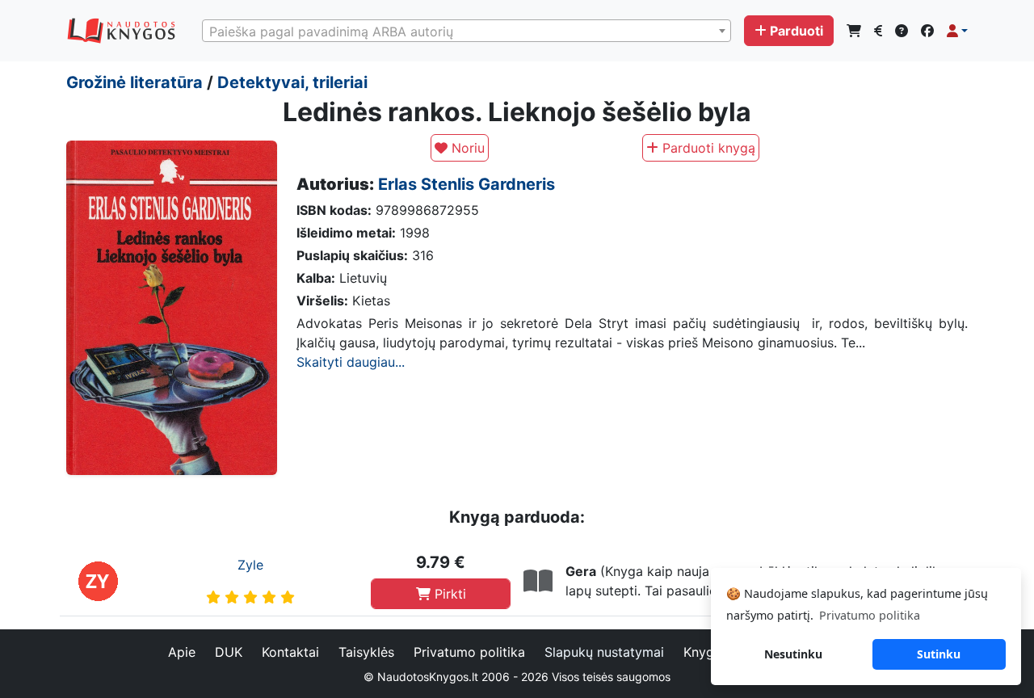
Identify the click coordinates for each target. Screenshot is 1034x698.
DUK (228, 652)
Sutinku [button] (938, 654)
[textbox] (466, 31)
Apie (181, 652)
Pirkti (448, 594)
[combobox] (466, 30)
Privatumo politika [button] (869, 615)
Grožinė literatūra (134, 82)
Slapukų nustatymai (604, 652)
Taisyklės (366, 652)
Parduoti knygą (706, 148)
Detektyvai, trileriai (292, 82)
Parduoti (796, 31)
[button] (957, 30)
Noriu (466, 148)
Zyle (250, 565)
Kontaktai (290, 652)
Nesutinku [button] (793, 654)
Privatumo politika (469, 652)
